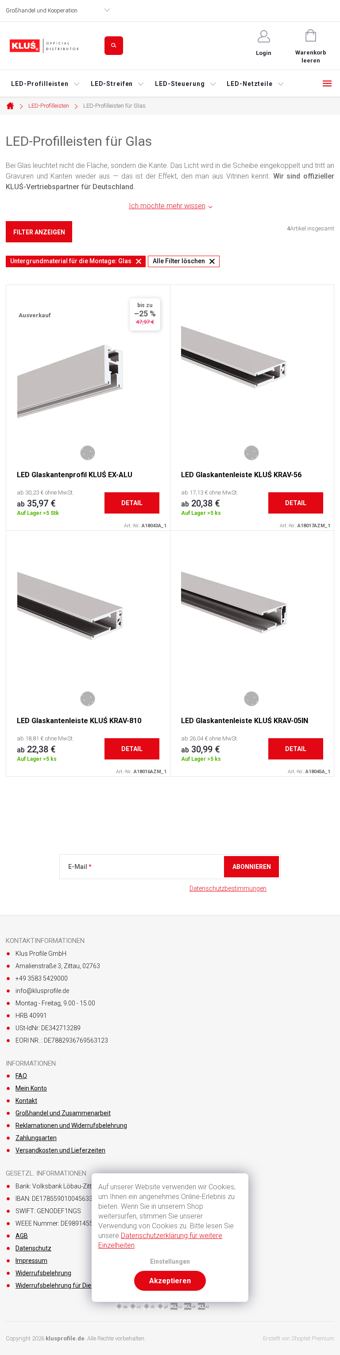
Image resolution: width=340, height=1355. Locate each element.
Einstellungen (170, 1261)
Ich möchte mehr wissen (167, 206)
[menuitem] (45, 83)
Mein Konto (31, 1088)
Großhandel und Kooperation (41, 10)
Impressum (31, 1260)
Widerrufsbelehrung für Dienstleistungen (72, 1285)
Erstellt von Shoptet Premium (298, 1338)
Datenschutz (33, 1248)
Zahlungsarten (36, 1137)
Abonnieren (251, 866)
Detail (132, 502)
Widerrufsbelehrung (43, 1273)
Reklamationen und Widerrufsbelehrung (71, 1125)
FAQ (21, 1075)
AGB (21, 1235)
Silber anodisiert (87, 452)
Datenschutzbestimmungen (228, 888)
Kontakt (26, 1100)
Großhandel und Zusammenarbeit (63, 1113)
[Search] (113, 45)
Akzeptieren (170, 1281)
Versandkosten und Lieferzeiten (60, 1150)
